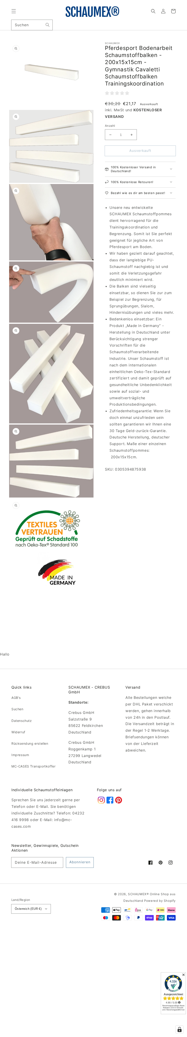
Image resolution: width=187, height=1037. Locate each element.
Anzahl (110, 125)
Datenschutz (21, 721)
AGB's (16, 698)
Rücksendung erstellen (29, 743)
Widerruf (18, 732)
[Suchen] (47, 25)
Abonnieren (80, 862)
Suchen (17, 709)
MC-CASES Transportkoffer (33, 766)
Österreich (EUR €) (28, 908)
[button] (14, 11)
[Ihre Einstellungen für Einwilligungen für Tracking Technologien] (179, 1029)
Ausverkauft (140, 150)
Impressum (20, 755)
